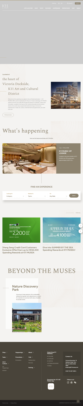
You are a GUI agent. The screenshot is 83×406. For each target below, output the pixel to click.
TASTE (41, 8)
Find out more (8, 115)
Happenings (19, 352)
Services (30, 362)
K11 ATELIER (50, 358)
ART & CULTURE (28, 8)
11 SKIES (49, 365)
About (30, 352)
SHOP (36, 8)
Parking (54, 3)
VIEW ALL (78, 212)
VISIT (73, 8)
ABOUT (79, 8)
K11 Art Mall (50, 356)
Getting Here (31, 360)
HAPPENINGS (56, 8)
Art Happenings (5, 367)
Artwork (4, 370)
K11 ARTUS (50, 361)
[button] (81, 226)
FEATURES (48, 8)
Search (73, 195)
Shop (4, 352)
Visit (29, 357)
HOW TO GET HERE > (71, 371)
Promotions (18, 357)
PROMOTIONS (66, 8)
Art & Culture (4, 362)
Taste (4, 357)
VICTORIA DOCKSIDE (52, 363)
